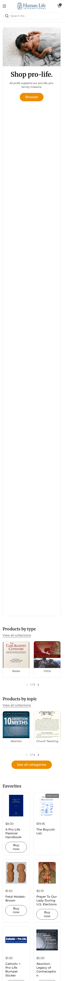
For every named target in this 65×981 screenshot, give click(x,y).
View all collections (17, 635)
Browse (31, 97)
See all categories (31, 764)
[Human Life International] (31, 6)
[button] (58, 6)
